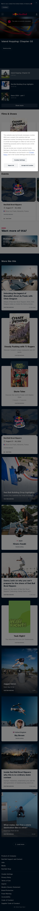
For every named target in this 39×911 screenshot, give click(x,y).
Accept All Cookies (27, 165)
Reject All (11, 165)
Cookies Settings (19, 160)
